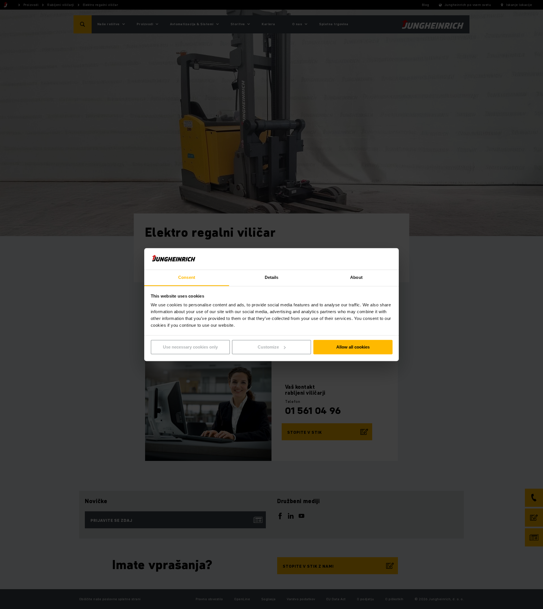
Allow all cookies (353, 347)
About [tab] (356, 277)
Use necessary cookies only (190, 347)
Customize (268, 347)
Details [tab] (272, 277)
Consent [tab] (186, 277)
